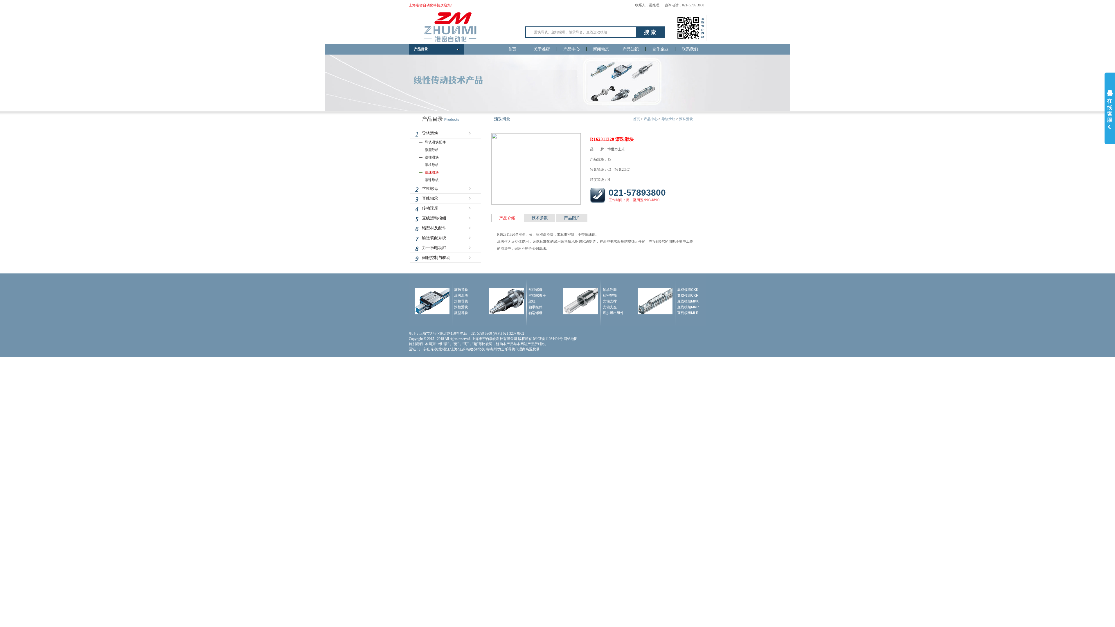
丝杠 (531, 301)
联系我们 (690, 49)
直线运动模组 (434, 218)
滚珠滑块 (432, 172)
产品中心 (571, 49)
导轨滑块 (430, 133)
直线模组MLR (688, 313)
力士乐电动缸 (434, 248)
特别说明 (416, 344)
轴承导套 (610, 290)
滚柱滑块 (432, 157)
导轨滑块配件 (435, 142)
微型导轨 (432, 150)
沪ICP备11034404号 (548, 339)
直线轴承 (430, 198)
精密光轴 (610, 295)
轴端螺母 (535, 313)
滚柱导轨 (432, 165)
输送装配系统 (434, 238)
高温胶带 (532, 349)
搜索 (650, 32)
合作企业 (660, 49)
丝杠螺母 (430, 188)
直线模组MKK (688, 301)
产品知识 (631, 49)
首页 (512, 49)
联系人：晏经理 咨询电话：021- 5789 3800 (669, 5)
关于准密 (542, 49)
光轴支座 (610, 307)
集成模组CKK (687, 290)
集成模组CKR (688, 295)
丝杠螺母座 (537, 295)
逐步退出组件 (613, 313)
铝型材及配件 (434, 228)
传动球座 (430, 208)
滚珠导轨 (432, 180)
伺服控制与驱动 (436, 257)
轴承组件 (535, 307)
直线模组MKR (688, 307)
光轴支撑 (610, 301)
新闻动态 (601, 49)
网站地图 (571, 339)
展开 (1110, 109)
